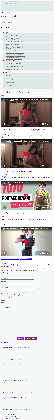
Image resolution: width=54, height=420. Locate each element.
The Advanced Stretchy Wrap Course (14, 50)
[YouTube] (3, 7)
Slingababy (12, 419)
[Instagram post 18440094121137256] (40, 328)
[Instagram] (3, 10)
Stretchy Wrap (35, 136)
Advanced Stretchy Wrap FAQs (12, 69)
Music (4, 136)
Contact (7, 81)
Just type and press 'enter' (7, 21)
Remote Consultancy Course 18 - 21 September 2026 (15, 380)
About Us (5, 72)
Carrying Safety (9, 87)
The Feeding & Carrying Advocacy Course (14, 47)
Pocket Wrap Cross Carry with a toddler (16, 258)
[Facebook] (3, 9)
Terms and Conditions (10, 84)
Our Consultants (9, 76)
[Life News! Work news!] (14, 311)
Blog (4, 70)
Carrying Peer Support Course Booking (14, 36)
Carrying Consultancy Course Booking (14, 35)
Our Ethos (8, 73)
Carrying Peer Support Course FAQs (13, 64)
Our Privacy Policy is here (7, 297)
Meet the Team (9, 78)
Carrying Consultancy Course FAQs (13, 63)
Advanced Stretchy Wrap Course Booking (14, 41)
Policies (7, 88)
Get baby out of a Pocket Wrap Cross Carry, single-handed (23, 129)
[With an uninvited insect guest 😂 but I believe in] (40, 323)
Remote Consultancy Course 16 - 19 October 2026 (14, 397)
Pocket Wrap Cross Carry (23, 136)
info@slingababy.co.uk (10, 3)
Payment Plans (9, 85)
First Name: (4, 276)
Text (41, 219)
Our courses (5, 42)
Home (4, 31)
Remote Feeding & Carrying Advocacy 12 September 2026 (16, 364)
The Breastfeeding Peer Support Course (14, 48)
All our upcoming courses (11, 33)
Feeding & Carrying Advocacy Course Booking (15, 38)
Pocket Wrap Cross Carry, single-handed (16, 171)
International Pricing (10, 82)
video (40, 136)
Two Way (3, 266)
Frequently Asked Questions (9, 60)
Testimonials (5, 51)
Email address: (4, 287)
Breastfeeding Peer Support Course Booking (15, 39)
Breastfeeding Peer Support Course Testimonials (16, 57)
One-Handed (11, 136)
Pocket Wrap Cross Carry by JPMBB (14, 213)
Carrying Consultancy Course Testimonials (15, 53)
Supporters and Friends (11, 79)
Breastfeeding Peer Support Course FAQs (14, 67)
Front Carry (34, 177)
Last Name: (3, 281)
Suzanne (4, 134)
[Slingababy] (7, 13)
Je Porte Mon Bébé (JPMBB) (10, 219)
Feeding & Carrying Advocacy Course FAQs (15, 66)
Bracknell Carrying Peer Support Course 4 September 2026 (16, 347)
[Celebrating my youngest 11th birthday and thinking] (14, 324)
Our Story (8, 75)
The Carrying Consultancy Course (13, 44)
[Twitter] (3, 6)
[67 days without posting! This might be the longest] (40, 316)
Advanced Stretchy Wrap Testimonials (14, 59)
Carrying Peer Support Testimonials (13, 54)
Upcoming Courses (5, 342)
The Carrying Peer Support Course (13, 45)
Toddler (42, 265)
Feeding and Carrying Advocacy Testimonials (15, 56)
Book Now (5, 32)
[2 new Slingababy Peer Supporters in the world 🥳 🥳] (14, 332)
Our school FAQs (9, 61)
